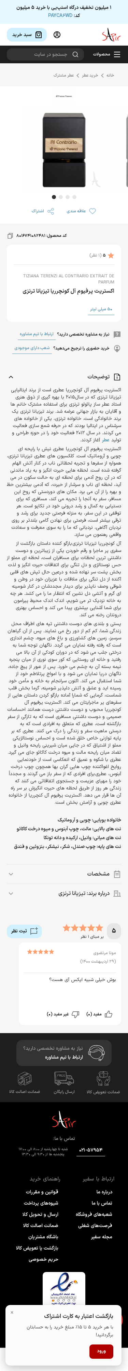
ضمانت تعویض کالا (103, 1092)
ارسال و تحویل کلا (40, 1214)
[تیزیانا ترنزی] (64, 97)
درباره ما (104, 1192)
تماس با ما (102, 1203)
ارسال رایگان (64, 1092)
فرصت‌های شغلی (95, 1225)
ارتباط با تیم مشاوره (37, 334)
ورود (101, 1351)
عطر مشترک (64, 75)
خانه (110, 75)
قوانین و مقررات (42, 1192)
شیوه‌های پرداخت (41, 1203)
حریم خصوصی (43, 1259)
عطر (106, 440)
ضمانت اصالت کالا (24, 1092)
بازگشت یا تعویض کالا (37, 1248)
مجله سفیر (101, 1237)
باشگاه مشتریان (43, 1237)
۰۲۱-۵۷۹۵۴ (90, 1150)
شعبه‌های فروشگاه (94, 1214)
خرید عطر (90, 75)
